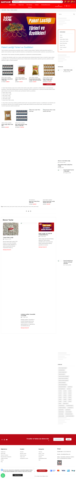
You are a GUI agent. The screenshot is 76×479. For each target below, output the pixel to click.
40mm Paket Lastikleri (6, 77)
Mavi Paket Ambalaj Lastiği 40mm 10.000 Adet (21, 125)
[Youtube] (66, 6)
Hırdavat (36, 4)
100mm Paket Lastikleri (48, 77)
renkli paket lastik (34, 206)
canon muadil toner (62, 372)
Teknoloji (30, 7)
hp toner (68, 388)
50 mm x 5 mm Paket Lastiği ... (64, 160)
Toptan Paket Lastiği (8, 237)
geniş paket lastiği (13, 206)
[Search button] (61, 2)
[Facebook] (64, 6)
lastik (19, 206)
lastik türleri (65, 403)
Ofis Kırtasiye (29, 4)
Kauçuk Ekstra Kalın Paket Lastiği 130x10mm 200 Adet (35, 79)
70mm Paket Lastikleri (20, 77)
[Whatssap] (69, 6)
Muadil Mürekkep (63, 43)
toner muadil (61, 416)
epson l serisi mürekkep (63, 378)
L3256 (65, 399)
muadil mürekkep (62, 407)
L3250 (70, 397)
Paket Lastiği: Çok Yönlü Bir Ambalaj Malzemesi (45, 234)
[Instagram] (68, 6)
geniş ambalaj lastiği (62, 384)
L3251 (60, 399)
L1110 (60, 390)
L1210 (65, 390)
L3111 (65, 393)
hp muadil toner (62, 388)
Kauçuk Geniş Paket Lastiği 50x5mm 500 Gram (49, 202)
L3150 (70, 393)
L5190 (65, 401)
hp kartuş (70, 386)
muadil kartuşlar (70, 405)
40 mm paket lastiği (62, 367)
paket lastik (28, 206)
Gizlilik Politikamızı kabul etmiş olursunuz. (23, 471)
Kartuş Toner (21, 4)
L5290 (70, 401)
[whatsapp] (30, 211)
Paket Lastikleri (12, 4)
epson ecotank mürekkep (63, 376)
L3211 (65, 397)
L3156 (65, 395)
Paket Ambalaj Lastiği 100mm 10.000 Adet (47, 79)
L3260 (70, 399)
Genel (61, 35)
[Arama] (74, 14)
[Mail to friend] (28, 211)
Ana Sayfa (4, 10)
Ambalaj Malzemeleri (45, 4)
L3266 (60, 401)
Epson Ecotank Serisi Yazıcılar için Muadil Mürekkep (68, 262)
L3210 (60, 397)
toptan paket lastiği (69, 416)
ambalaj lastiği (6, 206)
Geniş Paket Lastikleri (33, 77)
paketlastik (68, 409)
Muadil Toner (62, 45)
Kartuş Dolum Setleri (64, 41)
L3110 (60, 393)
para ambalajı (68, 411)
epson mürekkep (62, 382)
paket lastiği (22, 206)
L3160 (70, 395)
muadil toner (70, 407)
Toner (61, 49)
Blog (8, 10)
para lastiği (61, 413)
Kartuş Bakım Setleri (64, 39)
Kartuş (61, 37)
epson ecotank (61, 374)
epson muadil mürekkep (63, 380)
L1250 (70, 390)
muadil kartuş (61, 405)
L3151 (60, 395)
